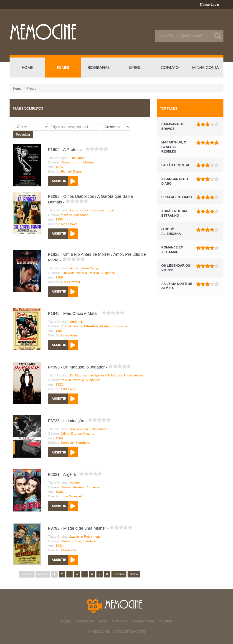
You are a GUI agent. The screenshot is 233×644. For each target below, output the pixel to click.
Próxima (119, 574)
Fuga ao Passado (176, 197)
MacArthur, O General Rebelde (173, 146)
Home (17, 88)
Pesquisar (23, 134)
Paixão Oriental (175, 165)
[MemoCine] (61, 32)
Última (134, 574)
